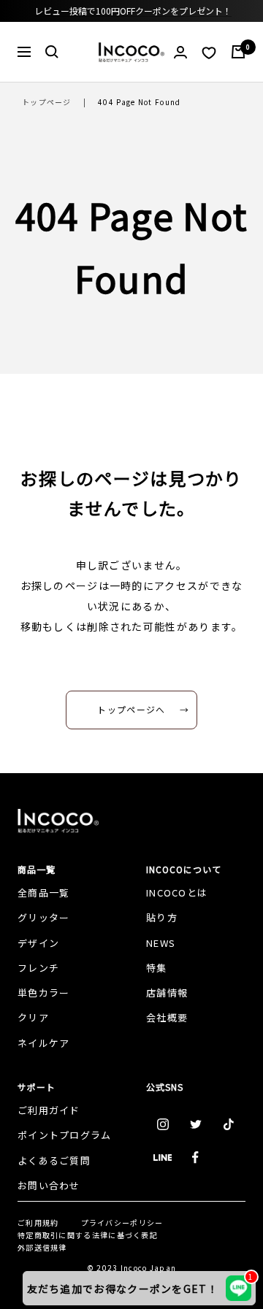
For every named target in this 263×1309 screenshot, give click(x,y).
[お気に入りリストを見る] (209, 52)
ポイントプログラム (65, 1135)
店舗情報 (167, 992)
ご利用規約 (38, 1222)
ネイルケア (44, 1043)
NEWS (160, 943)
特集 (156, 968)
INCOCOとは (176, 892)
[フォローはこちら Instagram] (162, 1124)
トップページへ (131, 709)
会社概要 (167, 1017)
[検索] (51, 51)
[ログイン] (180, 52)
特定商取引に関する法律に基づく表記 (88, 1234)
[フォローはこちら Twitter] (195, 1124)
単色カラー (44, 992)
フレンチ (38, 968)
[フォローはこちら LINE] (162, 1157)
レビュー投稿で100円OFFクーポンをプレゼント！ (133, 10)
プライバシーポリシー (122, 1222)
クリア (33, 1017)
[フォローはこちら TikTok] (228, 1124)
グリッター (44, 917)
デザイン (38, 943)
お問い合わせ (49, 1185)
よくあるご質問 (54, 1160)
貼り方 (162, 917)
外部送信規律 (42, 1247)
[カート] (238, 51)
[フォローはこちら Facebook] (195, 1157)
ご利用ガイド (49, 1110)
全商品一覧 (44, 892)
